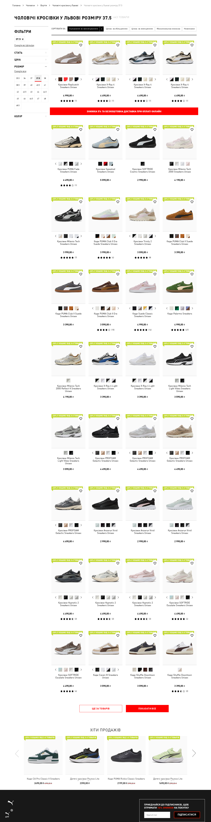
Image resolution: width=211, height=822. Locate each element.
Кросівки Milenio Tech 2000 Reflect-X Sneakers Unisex (68, 388)
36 (24, 78)
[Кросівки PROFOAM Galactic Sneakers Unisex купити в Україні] (105, 431)
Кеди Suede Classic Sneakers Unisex (143, 314)
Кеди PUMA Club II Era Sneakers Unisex (105, 314)
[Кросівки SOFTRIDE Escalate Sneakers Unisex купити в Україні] (180, 576)
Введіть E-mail (152, 815)
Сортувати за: (58, 29)
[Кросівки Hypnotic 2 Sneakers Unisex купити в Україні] (68, 576)
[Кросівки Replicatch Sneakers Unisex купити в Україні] (68, 58)
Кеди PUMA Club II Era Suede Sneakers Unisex (105, 242)
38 (45, 78)
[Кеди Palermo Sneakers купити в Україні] (180, 287)
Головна (16, 5)
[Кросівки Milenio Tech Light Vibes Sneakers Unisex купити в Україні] (180, 359)
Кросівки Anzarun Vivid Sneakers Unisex (105, 531)
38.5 (17, 85)
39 (24, 85)
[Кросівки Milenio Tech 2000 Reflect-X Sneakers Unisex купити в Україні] (68, 359)
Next (81, 79)
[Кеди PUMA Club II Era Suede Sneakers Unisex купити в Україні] (105, 214)
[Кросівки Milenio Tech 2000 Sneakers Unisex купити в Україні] (180, 142)
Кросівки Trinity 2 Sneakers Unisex (143, 242)
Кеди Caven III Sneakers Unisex (105, 676)
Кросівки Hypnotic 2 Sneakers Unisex (68, 604)
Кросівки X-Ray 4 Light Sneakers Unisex (105, 387)
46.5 (31, 99)
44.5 (44, 92)
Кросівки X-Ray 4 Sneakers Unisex (105, 85)
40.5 (38, 85)
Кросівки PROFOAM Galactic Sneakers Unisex (105, 459)
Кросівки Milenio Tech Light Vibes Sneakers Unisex (179, 388)
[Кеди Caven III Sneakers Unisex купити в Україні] (105, 648)
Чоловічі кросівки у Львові (65, 5)
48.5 (17, 105)
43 (31, 92)
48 (45, 99)
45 (18, 99)
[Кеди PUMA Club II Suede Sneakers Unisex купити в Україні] (180, 214)
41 (45, 85)
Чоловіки (30, 5)
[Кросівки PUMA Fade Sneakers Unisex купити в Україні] (68, 142)
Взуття (43, 5)
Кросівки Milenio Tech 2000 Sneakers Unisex (179, 170)
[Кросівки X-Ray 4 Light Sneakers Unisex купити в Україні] (105, 359)
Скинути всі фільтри (24, 45)
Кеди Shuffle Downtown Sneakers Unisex (142, 676)
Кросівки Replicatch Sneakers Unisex (68, 85)
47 (38, 99)
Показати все (147, 708)
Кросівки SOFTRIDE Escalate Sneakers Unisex (180, 604)
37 (31, 78)
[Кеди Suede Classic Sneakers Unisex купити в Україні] (143, 287)
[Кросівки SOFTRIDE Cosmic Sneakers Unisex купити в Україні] (143, 142)
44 (38, 92)
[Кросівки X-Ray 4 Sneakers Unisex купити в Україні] (105, 58)
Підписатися (187, 814)
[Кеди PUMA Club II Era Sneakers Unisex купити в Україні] (105, 287)
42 (18, 92)
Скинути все (20, 71)
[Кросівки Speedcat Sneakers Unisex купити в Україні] (105, 142)
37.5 (38, 78)
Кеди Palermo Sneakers (179, 313)
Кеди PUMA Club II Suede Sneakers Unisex (180, 242)
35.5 (17, 78)
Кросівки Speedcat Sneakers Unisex (105, 170)
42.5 (24, 92)
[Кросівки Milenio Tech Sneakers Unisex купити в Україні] (68, 214)
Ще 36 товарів (101, 708)
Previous (55, 79)
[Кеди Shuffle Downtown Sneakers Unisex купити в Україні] (143, 648)
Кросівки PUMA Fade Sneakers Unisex (68, 170)
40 (31, 85)
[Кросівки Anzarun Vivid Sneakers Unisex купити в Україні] (105, 503)
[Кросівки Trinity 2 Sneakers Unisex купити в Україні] (143, 214)
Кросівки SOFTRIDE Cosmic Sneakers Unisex (142, 170)
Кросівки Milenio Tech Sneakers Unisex (68, 242)
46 (24, 99)
